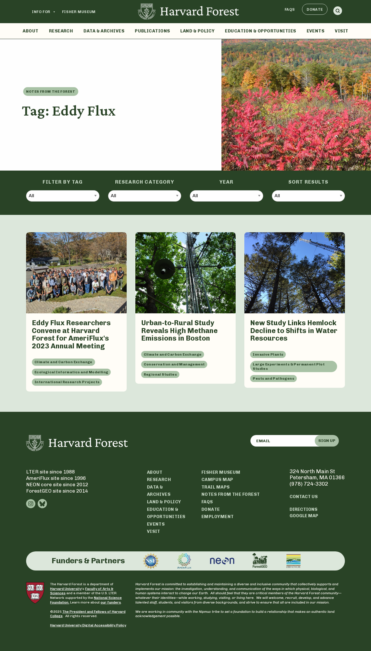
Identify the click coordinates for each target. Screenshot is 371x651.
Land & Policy (197, 31)
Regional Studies (160, 374)
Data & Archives (103, 31)
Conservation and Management (174, 364)
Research (61, 31)
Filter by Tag (63, 181)
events (156, 524)
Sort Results (308, 181)
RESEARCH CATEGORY (144, 181)
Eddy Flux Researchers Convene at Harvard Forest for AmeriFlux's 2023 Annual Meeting (71, 334)
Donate (315, 9)
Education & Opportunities (260, 31)
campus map (217, 479)
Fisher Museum (79, 12)
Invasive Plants (268, 354)
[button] (337, 11)
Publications (152, 31)
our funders (111, 602)
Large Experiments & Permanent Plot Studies (289, 366)
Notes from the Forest (50, 91)
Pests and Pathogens (273, 378)
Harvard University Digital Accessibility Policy (88, 625)
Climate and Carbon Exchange (63, 362)
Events (316, 31)
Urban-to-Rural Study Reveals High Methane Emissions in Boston (179, 330)
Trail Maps (215, 487)
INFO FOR (41, 12)
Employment (217, 516)
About (30, 31)
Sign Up (326, 440)
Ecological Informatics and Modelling (71, 372)
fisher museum (221, 472)
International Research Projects (66, 382)
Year (226, 181)
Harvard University (65, 589)
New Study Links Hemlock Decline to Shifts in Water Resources (293, 330)
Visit (341, 31)
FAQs (290, 9)
